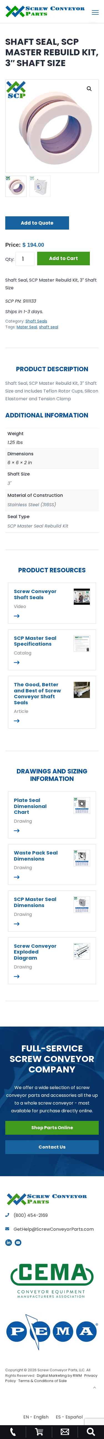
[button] (89, 89)
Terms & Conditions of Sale (42, 1380)
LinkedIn (8, 1242)
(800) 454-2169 (30, 1215)
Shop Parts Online (52, 1127)
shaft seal (48, 327)
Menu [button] (89, 12)
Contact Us (52, 1147)
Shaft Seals (36, 321)
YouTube (18, 1242)
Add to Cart (63, 258)
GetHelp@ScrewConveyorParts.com (54, 1229)
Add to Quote (37, 223)
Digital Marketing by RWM (59, 1375)
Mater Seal (27, 327)
